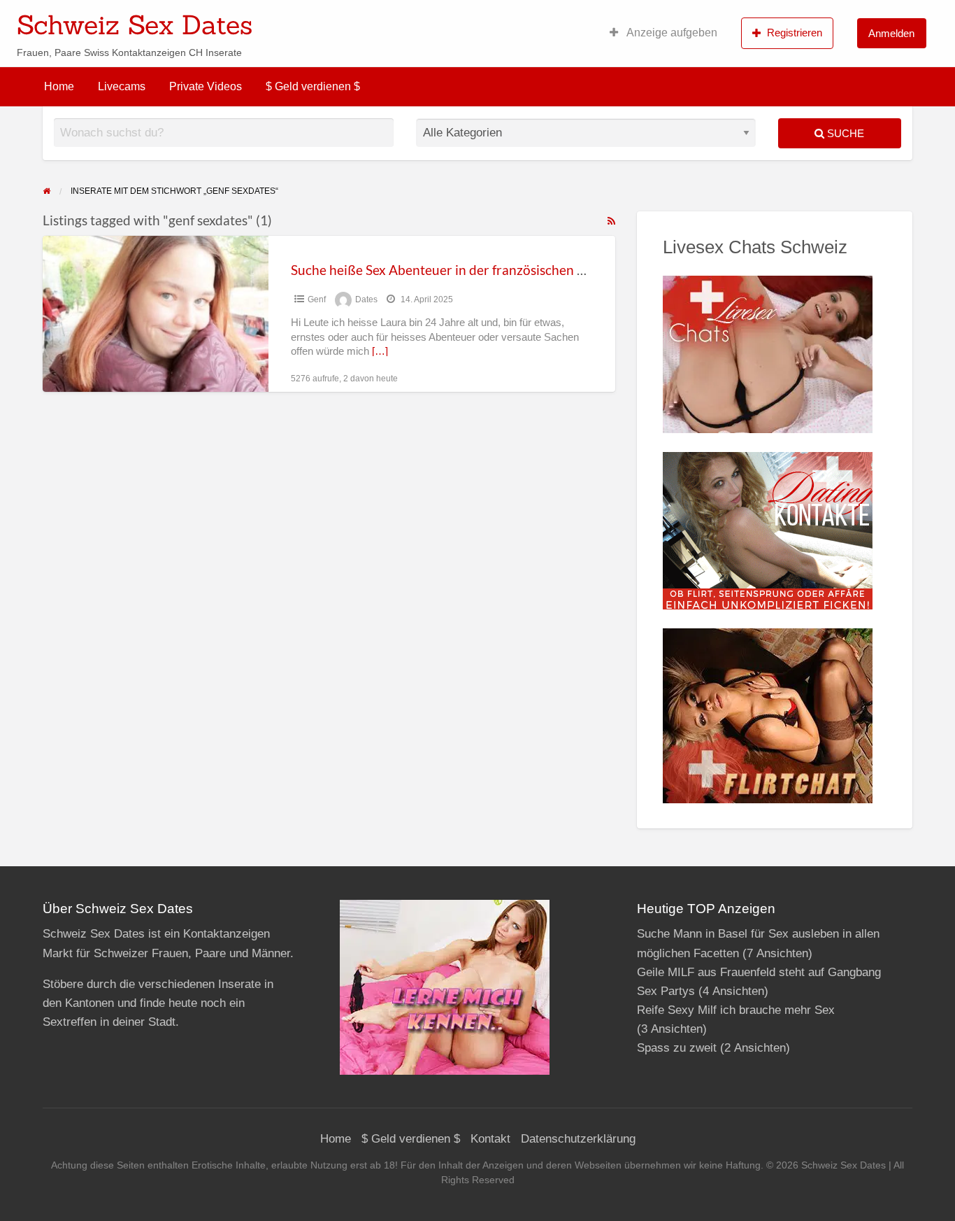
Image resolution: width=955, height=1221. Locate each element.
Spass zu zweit (677, 1047)
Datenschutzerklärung (578, 1138)
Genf (317, 299)
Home (59, 86)
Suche (844, 133)
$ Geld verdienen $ (313, 86)
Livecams (121, 86)
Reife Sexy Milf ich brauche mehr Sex (736, 1010)
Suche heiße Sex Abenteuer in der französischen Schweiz (458, 270)
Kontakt (490, 1138)
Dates (366, 299)
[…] (380, 351)
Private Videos (205, 86)
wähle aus (568, 20)
